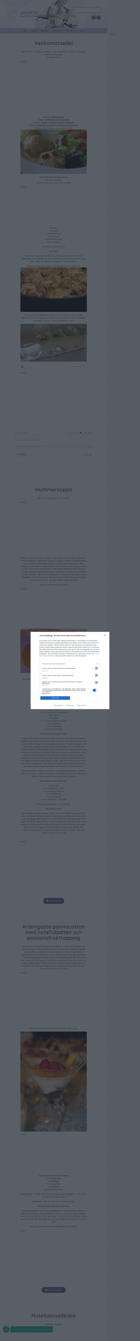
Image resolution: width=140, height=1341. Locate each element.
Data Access (70, 705)
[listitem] (70, 664)
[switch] (95, 668)
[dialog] (70, 670)
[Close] (105, 636)
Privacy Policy (81, 705)
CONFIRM (55, 698)
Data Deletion (58, 705)
